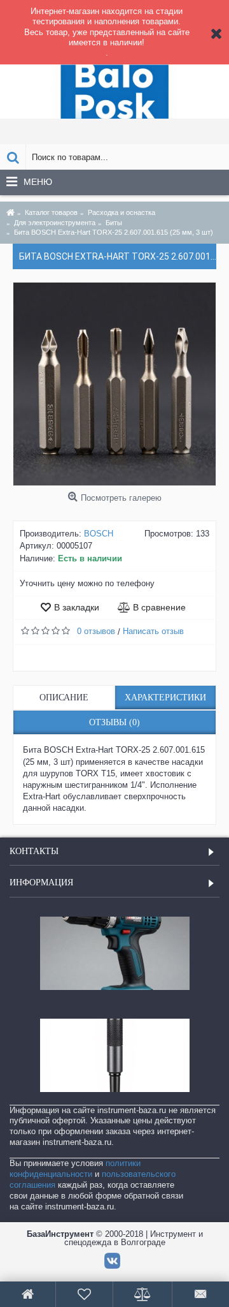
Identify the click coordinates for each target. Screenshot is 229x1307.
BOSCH (98, 533)
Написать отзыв (153, 631)
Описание (63, 697)
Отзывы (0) (114, 722)
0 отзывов (96, 631)
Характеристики (165, 697)
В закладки (76, 607)
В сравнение (159, 607)
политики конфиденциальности (75, 1168)
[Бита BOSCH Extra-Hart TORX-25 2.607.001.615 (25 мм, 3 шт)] (114, 384)
